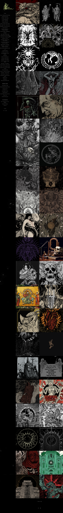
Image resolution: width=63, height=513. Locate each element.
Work (5, 13)
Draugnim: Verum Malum (5, 59)
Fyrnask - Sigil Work (5, 20)
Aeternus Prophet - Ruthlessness (5, 31)
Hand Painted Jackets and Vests (5, 93)
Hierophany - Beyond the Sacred (5, 26)
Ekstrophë (5, 32)
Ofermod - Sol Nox (5, 38)
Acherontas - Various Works (5, 72)
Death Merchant (5, 92)
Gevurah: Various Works (5, 58)
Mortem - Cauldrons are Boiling (5, 71)
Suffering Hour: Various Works (5, 35)
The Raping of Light (5, 85)
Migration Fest (5, 77)
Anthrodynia (5, 55)
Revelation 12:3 (5, 89)
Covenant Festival (5, 50)
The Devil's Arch (4, 88)
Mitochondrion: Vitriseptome (5, 44)
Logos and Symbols (5, 22)
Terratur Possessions (5, 69)
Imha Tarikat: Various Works (5, 34)
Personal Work (5, 83)
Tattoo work (5, 95)
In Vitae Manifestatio (5, 19)
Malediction (5, 79)
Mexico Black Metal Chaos (5, 80)
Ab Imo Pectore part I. (5, 96)
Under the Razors (5, 27)
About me (5, 105)
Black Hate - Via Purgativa (5, 63)
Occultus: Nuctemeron (5, 51)
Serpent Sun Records (5, 16)
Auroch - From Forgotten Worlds (5, 66)
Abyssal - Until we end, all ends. (5, 23)
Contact (5, 108)
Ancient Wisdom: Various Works (5, 64)
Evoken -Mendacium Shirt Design (5, 15)
